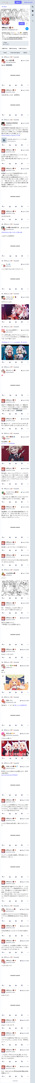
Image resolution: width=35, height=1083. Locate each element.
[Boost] (10, 85)
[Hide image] (3, 306)
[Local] (32, 11)
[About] (32, 21)
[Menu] (27, 23)
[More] (28, 85)
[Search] (32, 7)
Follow (21, 23)
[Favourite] (16, 85)
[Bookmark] (22, 85)
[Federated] (32, 15)
